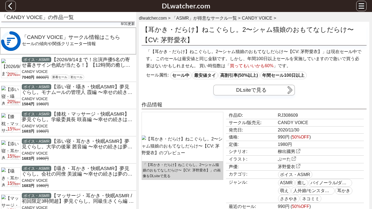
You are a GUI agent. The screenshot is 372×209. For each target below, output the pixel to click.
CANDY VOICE (293, 122)
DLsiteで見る (251, 90)
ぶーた (284, 159)
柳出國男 (286, 151)
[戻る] (10, 6)
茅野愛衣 (286, 166)
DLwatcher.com (186, 6)
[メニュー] (361, 6)
